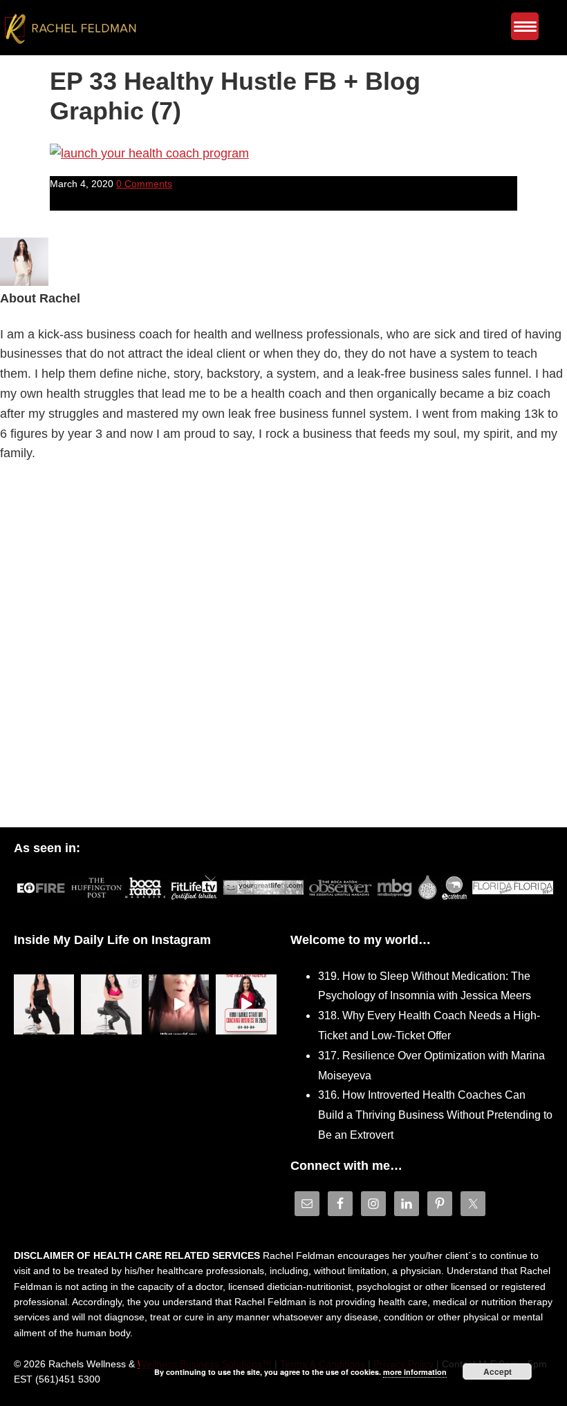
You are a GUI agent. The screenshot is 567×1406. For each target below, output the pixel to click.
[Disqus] (283, 648)
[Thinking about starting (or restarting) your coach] (246, 1004)
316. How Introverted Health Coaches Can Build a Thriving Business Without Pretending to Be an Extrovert (435, 1115)
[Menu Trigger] (525, 26)
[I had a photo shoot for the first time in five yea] (111, 1004)
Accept (497, 1371)
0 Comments (144, 183)
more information (415, 1372)
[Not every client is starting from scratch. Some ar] (179, 1004)
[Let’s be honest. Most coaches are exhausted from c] (44, 1004)
